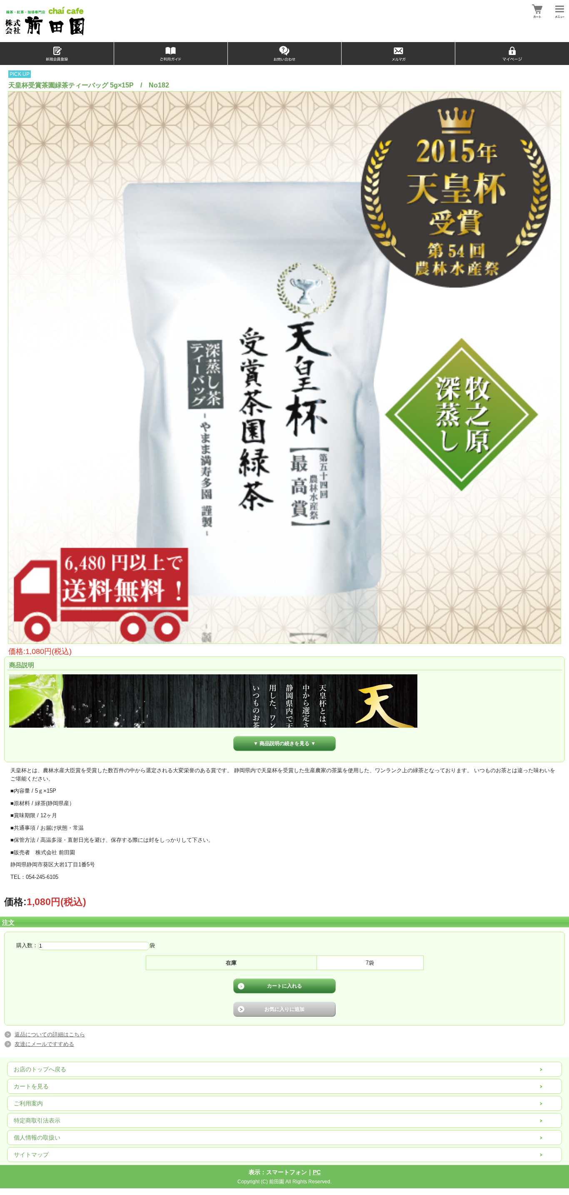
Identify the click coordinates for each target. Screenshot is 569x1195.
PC (317, 1172)
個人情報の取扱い (37, 1137)
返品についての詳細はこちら (50, 1034)
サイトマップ (31, 1154)
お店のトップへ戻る (40, 1069)
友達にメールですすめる (44, 1044)
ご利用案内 (28, 1103)
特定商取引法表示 (37, 1120)
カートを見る (31, 1086)
